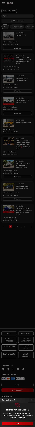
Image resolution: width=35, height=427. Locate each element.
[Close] (32, 400)
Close (18, 423)
